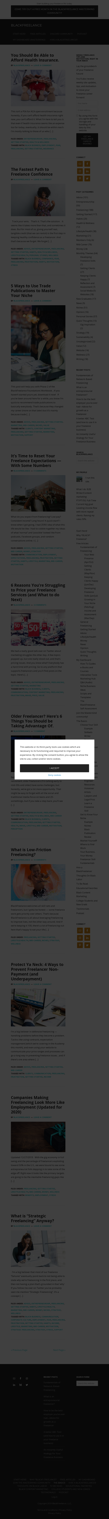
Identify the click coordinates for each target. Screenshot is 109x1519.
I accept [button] (54, 768)
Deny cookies (54, 775)
